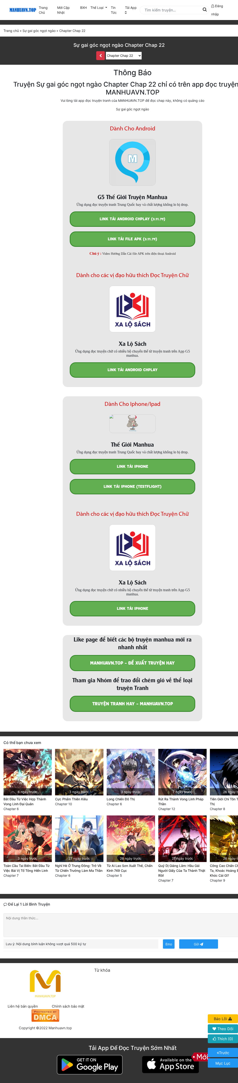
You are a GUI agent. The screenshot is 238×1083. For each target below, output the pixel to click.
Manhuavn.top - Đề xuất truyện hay (132, 663)
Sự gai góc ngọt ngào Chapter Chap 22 (119, 45)
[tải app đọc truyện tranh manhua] (22, 10)
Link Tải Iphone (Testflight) (133, 487)
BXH (83, 8)
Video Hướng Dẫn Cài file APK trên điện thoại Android (139, 253)
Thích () (224, 1038)
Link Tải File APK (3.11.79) (132, 239)
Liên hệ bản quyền (23, 1006)
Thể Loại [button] (97, 8)
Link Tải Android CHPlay (133, 370)
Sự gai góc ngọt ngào (132, 109)
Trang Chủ (43, 10)
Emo (168, 944)
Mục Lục (222, 1063)
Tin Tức (114, 10)
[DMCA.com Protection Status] (45, 1015)
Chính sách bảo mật (68, 1006)
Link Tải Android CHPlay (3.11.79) (132, 219)
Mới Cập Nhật (67, 10)
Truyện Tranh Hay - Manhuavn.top (132, 704)
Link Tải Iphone (132, 467)
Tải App (131, 8)
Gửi (197, 944)
